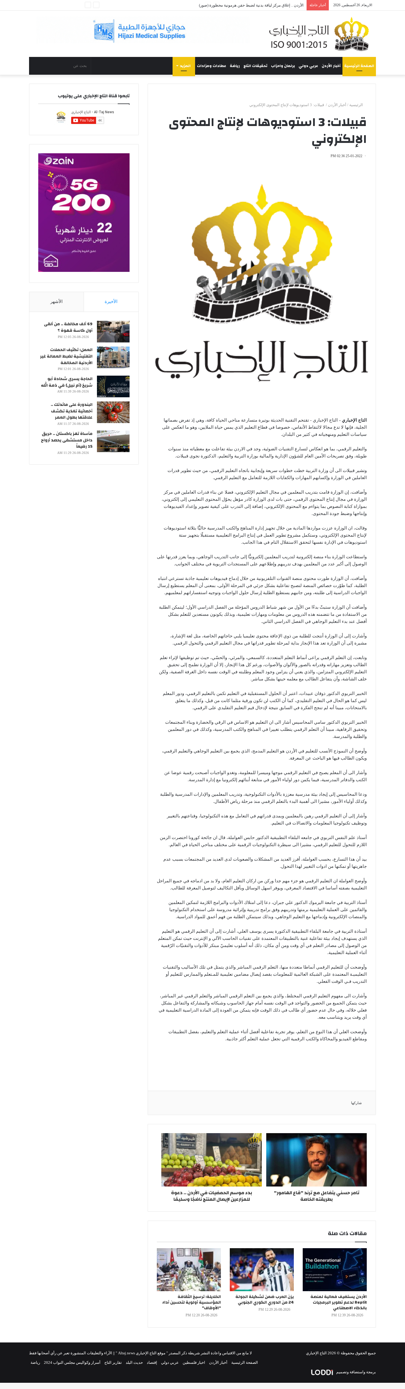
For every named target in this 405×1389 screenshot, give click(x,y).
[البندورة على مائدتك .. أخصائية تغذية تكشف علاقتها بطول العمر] (113, 412)
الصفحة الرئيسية (359, 65)
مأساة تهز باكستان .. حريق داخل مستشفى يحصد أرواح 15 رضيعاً (67, 440)
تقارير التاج (113, 1362)
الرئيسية (356, 105)
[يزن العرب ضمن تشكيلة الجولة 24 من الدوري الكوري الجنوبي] (262, 1269)
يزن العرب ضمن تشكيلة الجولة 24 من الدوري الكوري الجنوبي (264, 1299)
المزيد (185, 65)
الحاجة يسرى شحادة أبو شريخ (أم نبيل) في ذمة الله (67, 382)
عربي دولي (308, 65)
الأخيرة (111, 301)
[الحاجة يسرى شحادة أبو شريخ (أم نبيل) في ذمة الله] (113, 386)
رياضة (235, 65)
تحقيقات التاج (255, 65)
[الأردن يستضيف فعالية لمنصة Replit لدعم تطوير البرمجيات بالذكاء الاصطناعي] (335, 1269)
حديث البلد (134, 1362)
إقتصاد (152, 1362)
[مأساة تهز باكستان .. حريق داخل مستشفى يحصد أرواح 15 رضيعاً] (113, 441)
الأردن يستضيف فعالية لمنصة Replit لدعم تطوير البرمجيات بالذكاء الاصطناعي (338, 1302)
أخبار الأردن (331, 65)
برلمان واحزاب (283, 65)
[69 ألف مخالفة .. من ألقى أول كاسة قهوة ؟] (113, 331)
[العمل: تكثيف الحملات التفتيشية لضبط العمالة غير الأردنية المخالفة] (113, 357)
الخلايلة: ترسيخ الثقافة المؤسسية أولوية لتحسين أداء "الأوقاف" (191, 1302)
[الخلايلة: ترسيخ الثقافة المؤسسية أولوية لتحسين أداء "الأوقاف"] (189, 1269)
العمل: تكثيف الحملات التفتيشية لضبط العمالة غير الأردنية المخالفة (66, 356)
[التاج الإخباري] (321, 34)
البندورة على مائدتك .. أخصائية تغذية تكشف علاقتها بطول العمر (72, 411)
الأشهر (56, 301)
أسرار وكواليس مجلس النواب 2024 (72, 1362)
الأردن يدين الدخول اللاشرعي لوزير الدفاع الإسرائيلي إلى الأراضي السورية (244, 5)
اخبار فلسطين (194, 1362)
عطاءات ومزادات (211, 65)
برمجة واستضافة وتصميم (355, 1372)
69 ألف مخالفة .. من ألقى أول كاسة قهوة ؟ (68, 327)
